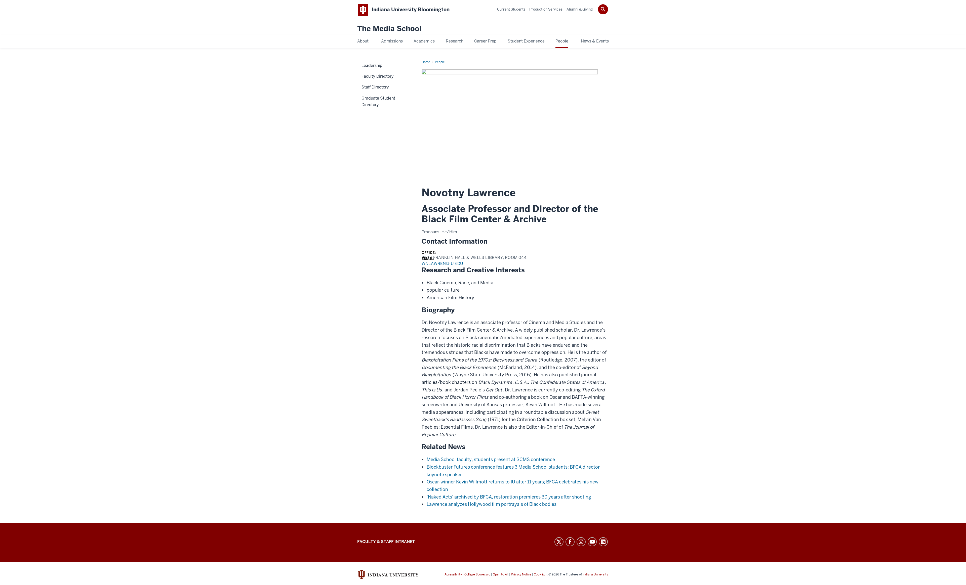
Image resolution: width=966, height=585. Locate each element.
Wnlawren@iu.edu (442, 263)
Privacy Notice (521, 574)
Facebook (570, 541)
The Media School (389, 29)
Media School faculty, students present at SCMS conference (491, 459)
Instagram (581, 541)
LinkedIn (603, 541)
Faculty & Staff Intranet (386, 541)
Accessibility (453, 574)
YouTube (592, 541)
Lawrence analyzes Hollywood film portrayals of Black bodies (491, 504)
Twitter (559, 541)
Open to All (500, 574)
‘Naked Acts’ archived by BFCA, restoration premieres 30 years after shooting (509, 497)
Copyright (541, 574)
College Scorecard (477, 574)
